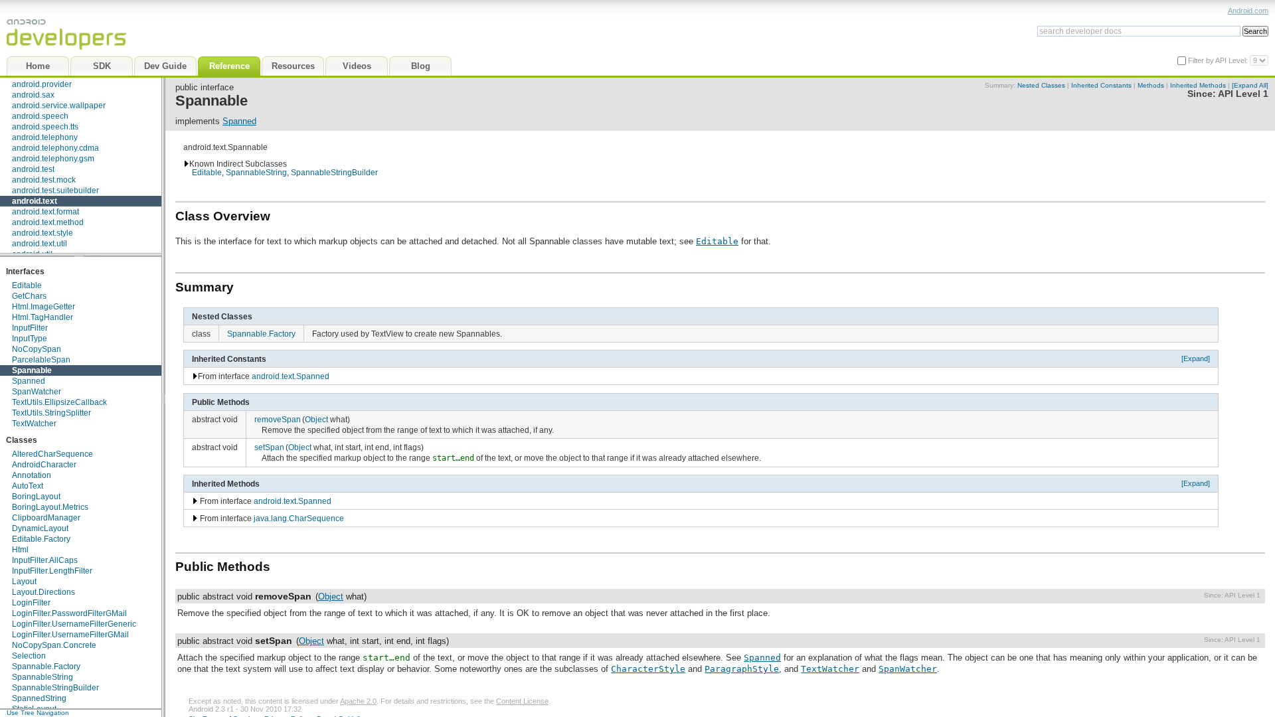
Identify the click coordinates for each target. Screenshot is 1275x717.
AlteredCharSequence (52, 454)
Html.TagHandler (42, 317)
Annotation (31, 475)
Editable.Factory (41, 539)
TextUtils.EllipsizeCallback (59, 402)
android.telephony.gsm (53, 158)
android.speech (40, 116)
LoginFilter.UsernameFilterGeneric (74, 624)
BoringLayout (36, 496)
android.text (34, 201)
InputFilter (30, 328)
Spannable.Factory (46, 666)
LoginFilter (31, 602)
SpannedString (39, 698)
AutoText (27, 486)
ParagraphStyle (742, 669)
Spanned (28, 381)
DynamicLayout (40, 528)
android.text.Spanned (290, 376)
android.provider (42, 84)
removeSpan (277, 419)
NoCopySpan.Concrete (54, 645)
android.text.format (45, 211)
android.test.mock (44, 180)
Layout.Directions (43, 592)
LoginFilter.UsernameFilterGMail (70, 634)
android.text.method (48, 222)
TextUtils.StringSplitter (51, 413)
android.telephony (45, 137)
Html (20, 549)
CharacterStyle (648, 669)
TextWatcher (34, 423)
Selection (29, 656)
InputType (29, 338)
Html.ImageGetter (43, 306)
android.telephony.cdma (55, 148)
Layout (24, 581)
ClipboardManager (46, 517)
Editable (27, 285)
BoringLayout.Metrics (50, 507)
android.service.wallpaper (59, 105)
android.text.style (42, 233)
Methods (1151, 85)
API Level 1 (1243, 94)
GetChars (29, 296)
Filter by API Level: (1219, 60)
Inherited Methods (1198, 85)
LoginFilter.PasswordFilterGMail (69, 613)
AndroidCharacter (44, 464)
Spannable (32, 370)
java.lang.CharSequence (299, 518)
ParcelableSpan (41, 359)
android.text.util (39, 243)
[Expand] (1195, 358)
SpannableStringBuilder (55, 687)
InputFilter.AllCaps (45, 560)
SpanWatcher (36, 391)
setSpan (269, 447)
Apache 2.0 (358, 701)
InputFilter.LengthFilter (52, 571)
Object (316, 419)
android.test (33, 169)
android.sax (33, 95)
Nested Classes (1041, 85)
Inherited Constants (1101, 85)
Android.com (1248, 11)
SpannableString (42, 677)
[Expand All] (1250, 85)
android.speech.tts (45, 126)
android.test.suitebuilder (55, 190)
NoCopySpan (36, 349)
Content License (522, 701)
